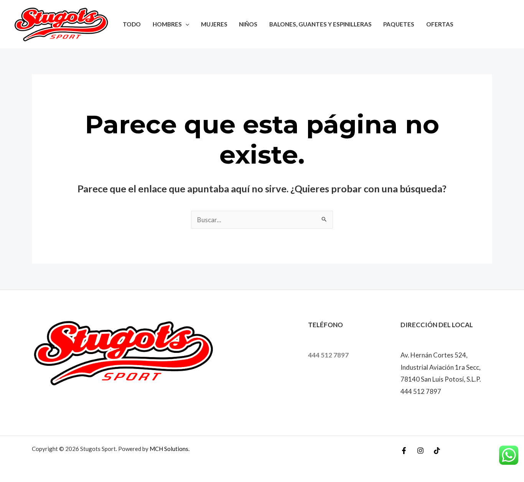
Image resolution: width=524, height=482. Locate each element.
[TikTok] (436, 450)
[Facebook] (403, 450)
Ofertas (439, 24)
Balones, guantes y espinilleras (320, 24)
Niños (248, 24)
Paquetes (398, 24)
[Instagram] (420, 450)
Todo (132, 24)
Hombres (167, 24)
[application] (185, 24)
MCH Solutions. (169, 448)
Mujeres (214, 24)
